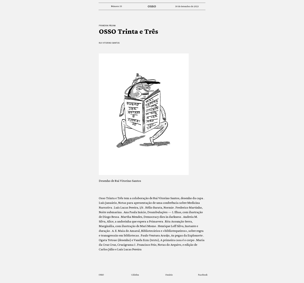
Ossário (169, 274)
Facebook (202, 274)
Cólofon (135, 274)
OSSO (152, 6)
